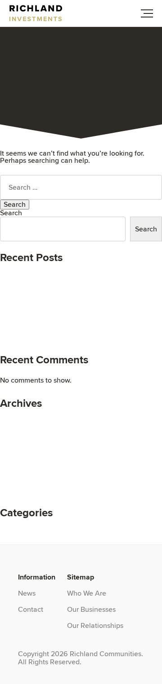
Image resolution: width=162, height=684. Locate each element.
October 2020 (22, 493)
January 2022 (22, 464)
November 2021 (25, 478)
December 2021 (25, 471)
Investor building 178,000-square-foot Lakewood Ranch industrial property (76, 307)
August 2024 (20, 428)
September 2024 (26, 421)
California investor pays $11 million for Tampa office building (71, 336)
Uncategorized (23, 530)
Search (11, 213)
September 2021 (26, 485)
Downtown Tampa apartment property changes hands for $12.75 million (74, 322)
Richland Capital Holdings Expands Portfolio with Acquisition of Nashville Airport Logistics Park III (77, 293)
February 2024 (23, 435)
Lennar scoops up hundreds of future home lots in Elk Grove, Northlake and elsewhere (78, 279)
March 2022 (19, 457)
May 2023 (16, 449)
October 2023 (22, 442)
